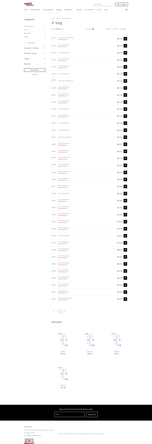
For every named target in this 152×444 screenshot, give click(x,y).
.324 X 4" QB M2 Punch (63, 206)
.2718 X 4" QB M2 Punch (64, 157)
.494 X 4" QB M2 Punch (63, 263)
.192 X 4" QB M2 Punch (63, 101)
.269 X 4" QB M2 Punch (63, 143)
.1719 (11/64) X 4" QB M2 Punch (66, 38)
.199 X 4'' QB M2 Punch (63, 109)
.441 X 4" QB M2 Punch (63, 256)
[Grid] (86, 29)
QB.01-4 (63, 351)
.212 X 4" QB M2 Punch (63, 115)
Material (27, 64)
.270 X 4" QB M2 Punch (63, 150)
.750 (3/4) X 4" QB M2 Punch (65, 298)
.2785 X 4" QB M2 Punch (64, 164)
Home (53, 18)
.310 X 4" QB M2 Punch (63, 199)
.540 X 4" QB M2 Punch (63, 291)
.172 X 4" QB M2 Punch (63, 45)
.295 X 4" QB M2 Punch (63, 178)
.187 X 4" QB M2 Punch (63, 74)
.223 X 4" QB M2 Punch (63, 123)
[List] (90, 29)
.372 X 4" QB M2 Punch (63, 242)
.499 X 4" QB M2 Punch (63, 270)
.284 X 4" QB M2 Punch (63, 171)
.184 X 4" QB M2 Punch (63, 66)
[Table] (93, 29)
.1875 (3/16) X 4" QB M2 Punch (65, 81)
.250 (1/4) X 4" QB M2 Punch (65, 137)
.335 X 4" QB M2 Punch (63, 213)
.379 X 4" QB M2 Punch (63, 249)
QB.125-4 (89, 351)
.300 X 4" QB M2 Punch (63, 185)
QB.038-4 (63, 385)
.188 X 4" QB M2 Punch (63, 87)
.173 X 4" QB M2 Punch (63, 52)
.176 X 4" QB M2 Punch (63, 59)
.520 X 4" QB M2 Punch (63, 284)
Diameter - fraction (31, 48)
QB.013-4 (116, 351)
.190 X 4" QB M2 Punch (63, 94)
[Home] (29, 4)
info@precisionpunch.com (33, 435)
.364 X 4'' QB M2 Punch (63, 235)
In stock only (31, 43)
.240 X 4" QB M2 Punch (63, 130)
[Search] (110, 4)
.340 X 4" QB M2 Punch (63, 221)
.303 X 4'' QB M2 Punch (63, 193)
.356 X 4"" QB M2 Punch (64, 228)
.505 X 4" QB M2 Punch (63, 277)
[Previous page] (54, 311)
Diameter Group (30, 53)
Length (26, 58)
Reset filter (35, 74)
